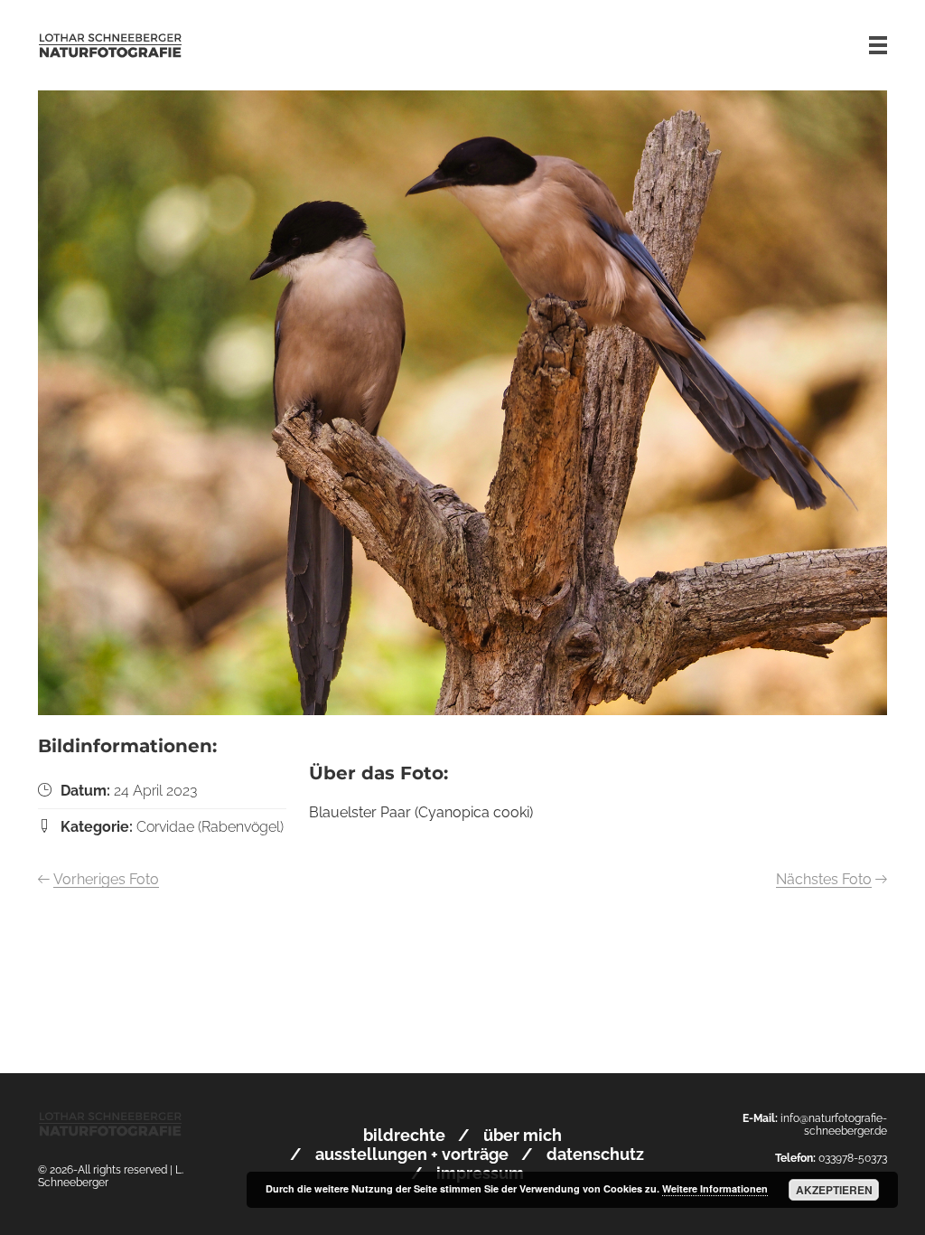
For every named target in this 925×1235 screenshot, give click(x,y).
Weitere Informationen (715, 1188)
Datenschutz (595, 1154)
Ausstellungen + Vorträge (412, 1154)
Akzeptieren (834, 1190)
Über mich (522, 1135)
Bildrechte (404, 1135)
